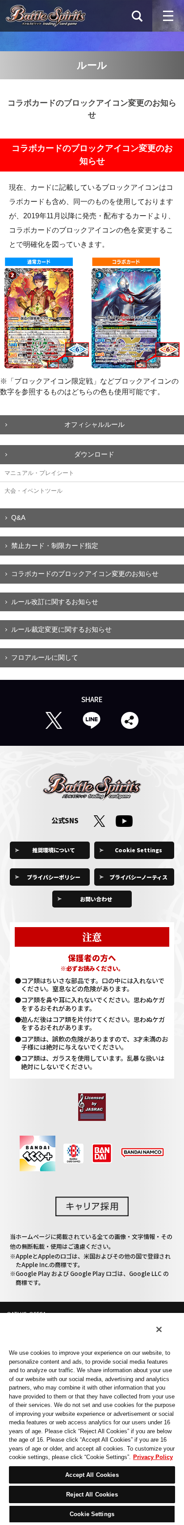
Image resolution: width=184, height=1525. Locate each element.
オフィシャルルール (94, 424)
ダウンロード (94, 454)
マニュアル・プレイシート (39, 473)
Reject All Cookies (91, 1494)
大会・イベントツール (33, 490)
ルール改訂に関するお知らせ (54, 601)
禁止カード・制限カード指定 (54, 545)
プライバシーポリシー (53, 877)
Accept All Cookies (91, 1475)
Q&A (18, 517)
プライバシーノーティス (138, 877)
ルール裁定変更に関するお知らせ (61, 629)
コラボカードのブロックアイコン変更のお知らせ (85, 573)
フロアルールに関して (44, 657)
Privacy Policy (153, 1457)
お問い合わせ (96, 899)
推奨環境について (53, 850)
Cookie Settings (138, 850)
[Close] (159, 1329)
